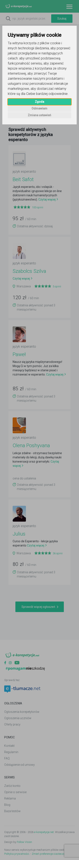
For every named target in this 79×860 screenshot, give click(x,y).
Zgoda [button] (39, 101)
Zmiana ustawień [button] (39, 115)
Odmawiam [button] (39, 108)
